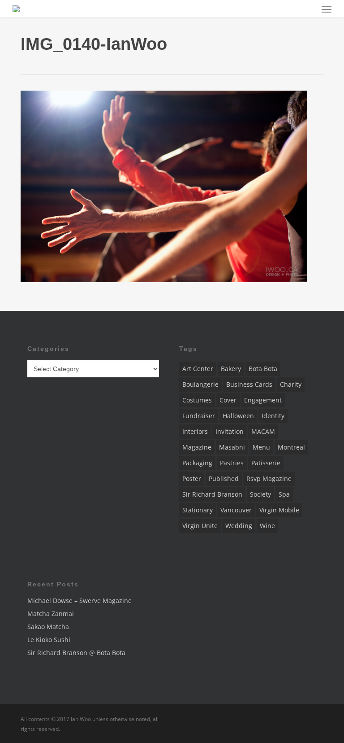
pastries (232, 463)
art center (197, 368)
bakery (231, 368)
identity (273, 415)
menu (261, 447)
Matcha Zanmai (50, 613)
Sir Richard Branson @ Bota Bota (76, 652)
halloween (238, 415)
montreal (291, 447)
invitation (229, 431)
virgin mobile (279, 510)
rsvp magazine (269, 478)
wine (267, 525)
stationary (197, 510)
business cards (249, 384)
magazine (196, 447)
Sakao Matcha (48, 626)
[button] (326, 8)
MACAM (263, 431)
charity (290, 384)
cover (227, 400)
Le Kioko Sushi (48, 639)
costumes (197, 400)
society (260, 494)
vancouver (236, 510)
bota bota (263, 368)
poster (191, 478)
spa (284, 494)
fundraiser (198, 415)
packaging (197, 463)
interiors (195, 431)
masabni (232, 447)
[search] (308, 8)
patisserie (265, 463)
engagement (263, 400)
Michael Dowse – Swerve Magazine (79, 600)
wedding (238, 525)
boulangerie (200, 384)
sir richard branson (212, 494)
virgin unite (200, 525)
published (224, 478)
